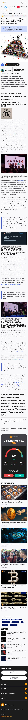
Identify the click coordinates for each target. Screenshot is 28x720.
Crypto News (7, 13)
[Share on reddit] (20, 70)
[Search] (22, 2)
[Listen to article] (2, 64)
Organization (14, 624)
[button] (18, 65)
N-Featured (5, 624)
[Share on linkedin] (23, 70)
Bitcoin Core (6, 619)
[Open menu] (25, 2)
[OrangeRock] (9, 10)
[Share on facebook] (15, 70)
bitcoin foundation (16, 619)
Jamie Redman (7, 70)
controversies (12, 134)
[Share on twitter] (17, 70)
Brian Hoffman (6, 622)
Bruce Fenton (15, 622)
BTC (22, 622)
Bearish (8, 475)
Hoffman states (20, 352)
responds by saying (17, 359)
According (16, 385)
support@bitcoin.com (6, 716)
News (2, 13)
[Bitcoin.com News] (5, 2)
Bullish (19, 475)
